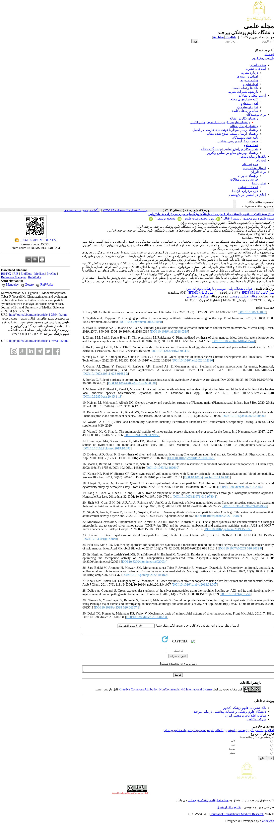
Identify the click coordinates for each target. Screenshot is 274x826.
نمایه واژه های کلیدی (244, 110)
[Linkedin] (31, 351)
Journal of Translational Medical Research (237, 814)
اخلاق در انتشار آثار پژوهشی (247, 194)
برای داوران (258, 172)
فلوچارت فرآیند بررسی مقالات (237, 141)
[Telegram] (39, 351)
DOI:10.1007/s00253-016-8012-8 (240, 548)
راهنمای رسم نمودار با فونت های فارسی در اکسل (225, 130)
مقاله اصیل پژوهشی (243, 296)
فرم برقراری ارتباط (245, 191)
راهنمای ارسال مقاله (244, 126)
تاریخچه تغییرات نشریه (243, 91)
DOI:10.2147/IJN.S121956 (142, 435)
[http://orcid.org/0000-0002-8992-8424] (151, 220)
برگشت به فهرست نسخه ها (82, 210)
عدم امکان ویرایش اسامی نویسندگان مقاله (229, 149)
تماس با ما (259, 183)
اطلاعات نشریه (256, 68)
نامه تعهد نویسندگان (245, 137)
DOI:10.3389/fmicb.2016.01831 (146, 617)
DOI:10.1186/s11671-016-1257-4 (233, 341)
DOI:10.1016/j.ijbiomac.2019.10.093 (107, 448)
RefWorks (34, 277)
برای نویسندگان (256, 114)
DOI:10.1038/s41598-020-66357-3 (117, 607)
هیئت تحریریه (249, 80)
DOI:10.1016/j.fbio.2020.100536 (243, 416)
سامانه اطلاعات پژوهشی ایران (245, 715)
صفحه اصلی (258, 65)
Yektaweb (267, 821)
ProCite (51, 273)
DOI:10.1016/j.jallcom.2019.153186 (228, 529)
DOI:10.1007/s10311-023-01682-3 (105, 373)
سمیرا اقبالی (230, 218)
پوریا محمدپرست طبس (199, 218)
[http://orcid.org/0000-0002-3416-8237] (218, 220)
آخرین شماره (249, 103)
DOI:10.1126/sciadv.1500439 (170, 350)
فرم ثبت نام (250, 164)
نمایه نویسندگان (247, 107)
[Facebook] (56, 351)
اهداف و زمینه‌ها (247, 76)
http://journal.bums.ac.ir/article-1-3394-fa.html (38, 314)
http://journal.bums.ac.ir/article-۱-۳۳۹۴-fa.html (38, 340)
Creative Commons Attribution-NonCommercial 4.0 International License (165, 689)
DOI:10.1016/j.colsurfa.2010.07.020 (191, 458)
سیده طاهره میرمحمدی (258, 218)
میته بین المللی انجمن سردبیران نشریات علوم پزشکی (198, 730)
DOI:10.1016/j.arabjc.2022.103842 (144, 575)
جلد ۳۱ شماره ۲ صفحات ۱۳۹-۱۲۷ (124, 210)
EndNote (26, 273)
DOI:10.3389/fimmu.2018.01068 (141, 322)
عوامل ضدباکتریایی (240, 288)
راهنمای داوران (248, 175)
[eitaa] (13, 351)
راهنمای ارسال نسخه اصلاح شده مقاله (232, 133)
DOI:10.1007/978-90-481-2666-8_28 (132, 383)
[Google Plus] (22, 351)
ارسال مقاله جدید (254, 168)
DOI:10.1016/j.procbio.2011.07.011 (207, 477)
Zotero (29, 284)
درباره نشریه (249, 72)
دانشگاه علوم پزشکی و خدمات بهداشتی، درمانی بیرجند (230, 711)
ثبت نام (269, 54)
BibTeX (6, 273)
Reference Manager (13, 277)
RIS (15, 273)
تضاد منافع (251, 145)
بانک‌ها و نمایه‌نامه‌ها (245, 88)
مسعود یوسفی (166, 218)
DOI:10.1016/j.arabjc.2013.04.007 (195, 584)
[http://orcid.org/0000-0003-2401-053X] (180, 220)
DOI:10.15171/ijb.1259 (236, 594)
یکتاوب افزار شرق (229, 807)
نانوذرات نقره (194, 288)
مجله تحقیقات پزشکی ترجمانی (208, 800)
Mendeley (12, 284)
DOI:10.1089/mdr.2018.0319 (169, 331)
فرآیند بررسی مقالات (244, 179)
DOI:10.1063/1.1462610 (162, 467)
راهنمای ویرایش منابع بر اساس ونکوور (232, 152)
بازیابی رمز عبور (263, 58)
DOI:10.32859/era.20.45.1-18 (102, 396)
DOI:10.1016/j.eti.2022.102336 (193, 360)
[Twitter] (48, 351)
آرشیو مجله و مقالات (252, 95)
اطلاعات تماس (248, 187)
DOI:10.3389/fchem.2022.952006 (240, 487)
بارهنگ (209, 288)
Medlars (39, 273)
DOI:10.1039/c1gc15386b (100, 538)
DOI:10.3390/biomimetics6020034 (144, 561)
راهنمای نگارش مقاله (243, 118)
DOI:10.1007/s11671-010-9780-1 (195, 496)
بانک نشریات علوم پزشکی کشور (244, 708)
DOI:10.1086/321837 (252, 312)
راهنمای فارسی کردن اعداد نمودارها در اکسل (220, 122)
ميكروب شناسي (198, 296)
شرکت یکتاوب (256, 719)
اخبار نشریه (250, 84)
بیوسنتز (221, 288)
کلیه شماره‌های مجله (244, 99)
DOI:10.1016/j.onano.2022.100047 (218, 516)
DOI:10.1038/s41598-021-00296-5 (244, 506)
